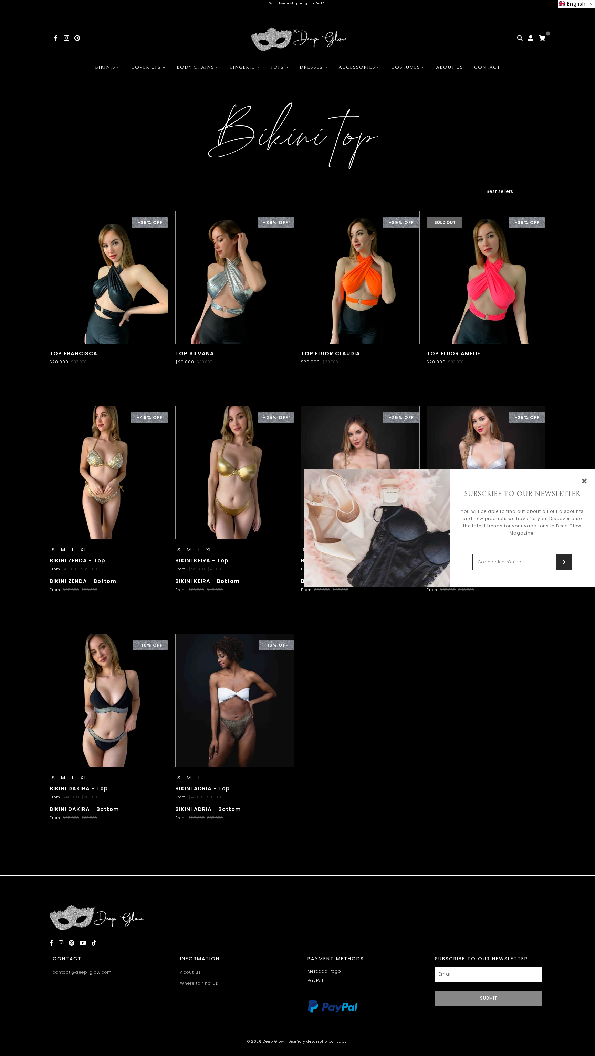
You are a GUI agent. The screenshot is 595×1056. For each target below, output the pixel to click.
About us (190, 972)
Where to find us (199, 983)
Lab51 (342, 1041)
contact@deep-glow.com (82, 972)
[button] (576, 4)
